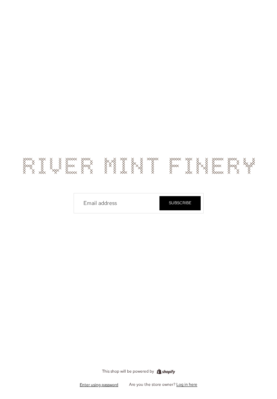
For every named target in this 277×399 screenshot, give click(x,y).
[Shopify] (166, 371)
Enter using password (99, 385)
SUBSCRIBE (180, 203)
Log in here (186, 384)
